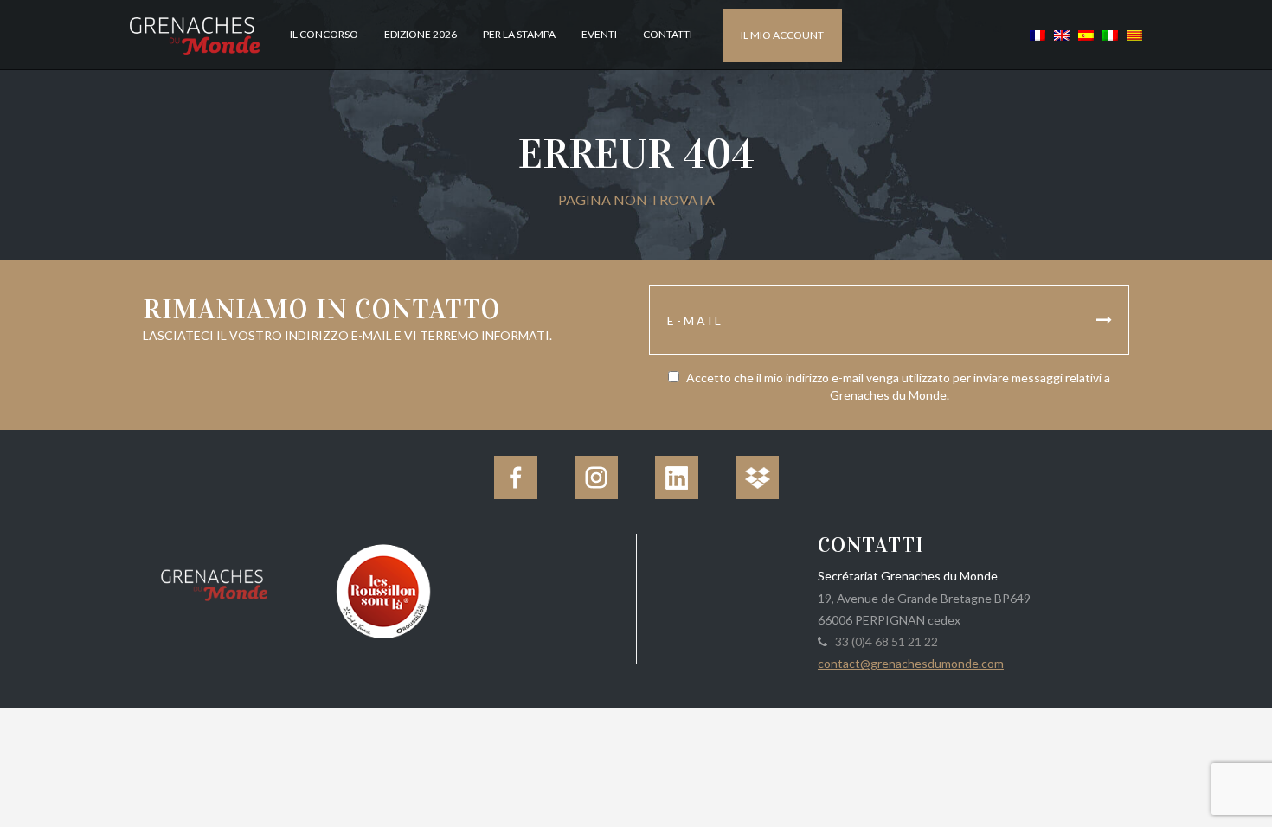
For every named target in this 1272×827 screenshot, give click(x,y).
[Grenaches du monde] (214, 582)
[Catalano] (1132, 34)
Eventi (599, 34)
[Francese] (1037, 34)
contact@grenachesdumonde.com (911, 663)
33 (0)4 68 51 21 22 (884, 641)
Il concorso (324, 34)
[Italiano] (1110, 34)
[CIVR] (383, 589)
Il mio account (782, 35)
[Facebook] (515, 477)
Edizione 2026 (420, 34)
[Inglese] (1062, 34)
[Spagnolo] (1086, 34)
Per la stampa (519, 34)
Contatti (667, 34)
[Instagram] (596, 477)
